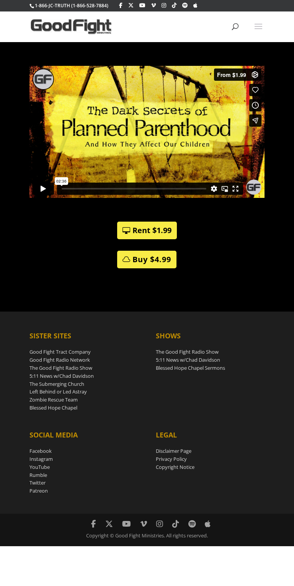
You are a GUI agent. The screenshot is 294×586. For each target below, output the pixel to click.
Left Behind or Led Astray (58, 391)
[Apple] (195, 5)
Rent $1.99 (152, 230)
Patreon (38, 490)
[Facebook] (120, 5)
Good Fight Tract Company (60, 351)
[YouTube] (142, 5)
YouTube (39, 467)
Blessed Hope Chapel (53, 407)
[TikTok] (174, 5)
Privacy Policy (171, 458)
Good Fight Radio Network (59, 359)
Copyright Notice (175, 467)
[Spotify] (185, 5)
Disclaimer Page (173, 450)
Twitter (37, 482)
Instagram (41, 458)
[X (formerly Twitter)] (131, 5)
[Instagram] (164, 5)
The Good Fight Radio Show (60, 367)
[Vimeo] (153, 5)
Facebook (40, 450)
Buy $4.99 (151, 259)
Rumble (38, 475)
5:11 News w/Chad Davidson (61, 375)
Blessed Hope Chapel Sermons (190, 367)
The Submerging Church (56, 383)
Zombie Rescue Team (53, 399)
